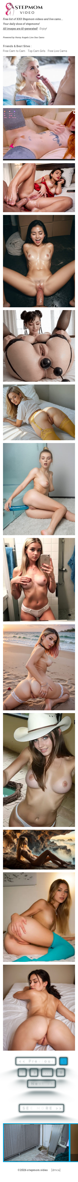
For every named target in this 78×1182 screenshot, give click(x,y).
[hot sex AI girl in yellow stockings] (39, 412)
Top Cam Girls (36, 51)
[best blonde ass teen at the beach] (39, 667)
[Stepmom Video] (24, 8)
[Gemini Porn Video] (39, 346)
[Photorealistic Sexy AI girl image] (39, 850)
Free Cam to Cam (14, 51)
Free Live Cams (57, 51)
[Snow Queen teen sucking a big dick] (39, 80)
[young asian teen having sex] (39, 261)
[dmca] (55, 1170)
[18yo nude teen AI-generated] (39, 770)
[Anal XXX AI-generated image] (39, 187)
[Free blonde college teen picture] (39, 917)
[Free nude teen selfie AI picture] (39, 580)
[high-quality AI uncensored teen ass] (39, 1008)
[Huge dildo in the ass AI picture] (39, 489)
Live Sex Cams (29, 37)
